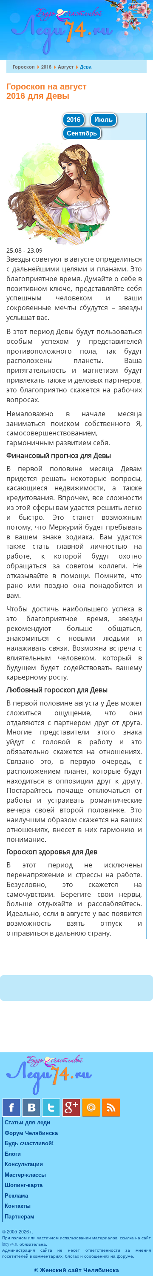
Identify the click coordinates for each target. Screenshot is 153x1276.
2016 (46, 66)
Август (66, 66)
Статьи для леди (27, 1122)
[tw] (52, 1101)
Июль (103, 119)
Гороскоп (24, 66)
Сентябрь (82, 133)
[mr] (92, 1101)
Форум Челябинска (31, 1133)
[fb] (12, 1101)
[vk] (32, 1101)
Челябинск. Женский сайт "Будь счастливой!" (60, 33)
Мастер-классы (25, 1174)
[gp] (72, 1101)
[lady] (76, 1076)
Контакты (18, 1205)
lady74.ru (10, 1244)
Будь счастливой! (29, 1143)
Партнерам (19, 1216)
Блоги (13, 1153)
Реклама (16, 1195)
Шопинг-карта (23, 1185)
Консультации (24, 1164)
